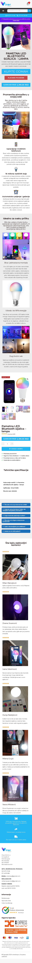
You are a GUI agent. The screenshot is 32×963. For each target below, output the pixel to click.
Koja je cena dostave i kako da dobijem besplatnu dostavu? (14, 509)
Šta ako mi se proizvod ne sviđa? (16, 504)
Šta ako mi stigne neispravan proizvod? (13, 520)
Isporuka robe (6, 900)
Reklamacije (6, 898)
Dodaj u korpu (17, 449)
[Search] (29, 10)
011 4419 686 (6, 873)
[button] (3, 10)
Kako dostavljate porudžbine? (15, 526)
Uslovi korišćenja (7, 903)
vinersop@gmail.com (13, 876)
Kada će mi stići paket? (12, 531)
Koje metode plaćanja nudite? (15, 515)
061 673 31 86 (6, 871)
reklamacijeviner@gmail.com (11, 881)
